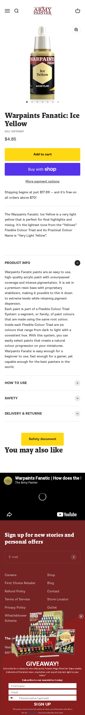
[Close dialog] (81, 616)
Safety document (42, 439)
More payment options (43, 181)
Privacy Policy (33, 713)
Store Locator (57, 599)
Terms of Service (17, 599)
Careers (11, 575)
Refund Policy (15, 591)
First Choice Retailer (20, 583)
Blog (50, 583)
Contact (53, 591)
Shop (51, 575)
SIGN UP (42, 703)
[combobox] (13, 698)
